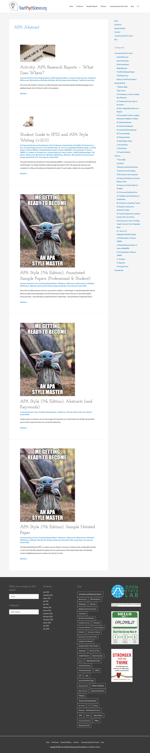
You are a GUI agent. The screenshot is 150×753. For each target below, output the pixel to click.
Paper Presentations (123, 61)
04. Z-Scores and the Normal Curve (127, 192)
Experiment (82, 651)
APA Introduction (35, 80)
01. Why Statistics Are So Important (127, 175)
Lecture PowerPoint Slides (65, 540)
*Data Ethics (120, 163)
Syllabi (87, 715)
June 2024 (46, 592)
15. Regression (121, 263)
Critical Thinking (98, 627)
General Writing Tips (122, 57)
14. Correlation (30, 152)
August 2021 (47, 598)
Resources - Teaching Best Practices (89, 710)
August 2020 (47, 623)
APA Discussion (24, 80)
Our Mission (79, 6)
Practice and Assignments (87, 701)
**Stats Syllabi (121, 160)
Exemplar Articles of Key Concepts (88, 646)
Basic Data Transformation (86, 155)
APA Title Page (48, 286)
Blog (132, 6)
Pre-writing (82, 706)
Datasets (81, 632)
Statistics (103, 6)
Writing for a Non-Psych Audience (126, 79)
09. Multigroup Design (123, 137)
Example (22, 157)
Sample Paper (62, 286)
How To (81, 661)
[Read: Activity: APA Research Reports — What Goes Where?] (37, 53)
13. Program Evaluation (123, 152)
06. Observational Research (125, 126)
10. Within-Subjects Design (124, 141)
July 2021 (45, 601)
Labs (86, 675)
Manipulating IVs (83, 686)
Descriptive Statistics (94, 632)
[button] (138, 6)
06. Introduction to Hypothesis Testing (128, 203)
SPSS (36, 157)
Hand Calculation (98, 656)
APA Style (58, 80)
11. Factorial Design (122, 145)
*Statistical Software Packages (126, 171)
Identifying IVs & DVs (93, 661)
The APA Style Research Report (59, 78)
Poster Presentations (123, 64)
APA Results (51, 80)
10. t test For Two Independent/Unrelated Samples (74, 148)
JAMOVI (97, 670)
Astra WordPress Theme (93, 747)
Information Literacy (85, 666)
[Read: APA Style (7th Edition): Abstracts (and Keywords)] (47, 359)
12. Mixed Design (121, 148)
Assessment (82, 614)
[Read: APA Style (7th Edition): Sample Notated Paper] (47, 485)
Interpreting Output (85, 670)
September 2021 (48, 595)
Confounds (96, 623)
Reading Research (44, 78)
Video (96, 720)
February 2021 (47, 607)
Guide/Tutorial (30, 157)
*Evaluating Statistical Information (127, 167)
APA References (58, 155)
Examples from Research (86, 641)
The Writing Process (122, 76)
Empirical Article (66, 80)
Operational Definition (97, 691)
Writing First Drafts (84, 726)
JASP (80, 676)
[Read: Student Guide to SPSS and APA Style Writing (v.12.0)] (27, 122)
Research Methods (92, 6)
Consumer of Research (85, 627)
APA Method (44, 80)
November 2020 (48, 617)
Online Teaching (98, 685)
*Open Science (121, 91)
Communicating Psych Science (119, 6)
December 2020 (47, 614)
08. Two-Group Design (123, 133)
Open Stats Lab (83, 691)
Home (71, 6)
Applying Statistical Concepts (87, 609)
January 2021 (47, 610)
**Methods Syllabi (122, 87)
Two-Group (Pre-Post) (85, 721)
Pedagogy (82, 696)
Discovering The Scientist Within (88, 637)
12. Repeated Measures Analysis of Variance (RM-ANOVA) (55, 150)
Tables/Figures (98, 715)
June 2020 (46, 629)
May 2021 (46, 604)
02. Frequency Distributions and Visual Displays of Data (36, 145)
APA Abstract (92, 78)
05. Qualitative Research (124, 122)
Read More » (24, 93)
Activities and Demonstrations (78, 78)
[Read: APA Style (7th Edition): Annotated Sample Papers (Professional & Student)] (47, 231)
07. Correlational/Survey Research (126, 130)
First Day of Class (94, 651)
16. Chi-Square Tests (41, 152)
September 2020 (48, 620)
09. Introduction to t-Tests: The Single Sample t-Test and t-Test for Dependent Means (128, 224)
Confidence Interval (84, 623)
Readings (75, 80)
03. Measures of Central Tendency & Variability (67, 145)
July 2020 (46, 626)
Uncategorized (119, 270)
